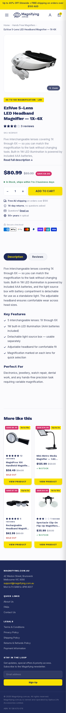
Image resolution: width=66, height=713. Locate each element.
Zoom (55, 88)
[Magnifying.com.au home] (26, 15)
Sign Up (33, 682)
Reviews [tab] (37, 256)
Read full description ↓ (18, 159)
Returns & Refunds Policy (17, 643)
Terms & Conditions (14, 627)
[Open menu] (7, 15)
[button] (33, 126)
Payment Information (15, 648)
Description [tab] (15, 256)
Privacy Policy (11, 632)
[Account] (50, 15)
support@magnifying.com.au (19, 583)
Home (7, 25)
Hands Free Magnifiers (23, 25)
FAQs (6, 606)
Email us (24, 210)
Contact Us (10, 612)
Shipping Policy (12, 637)
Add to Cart (45, 191)
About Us (9, 601)
